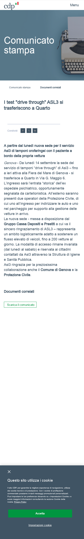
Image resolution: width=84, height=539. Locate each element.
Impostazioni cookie (40, 525)
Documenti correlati (50, 87)
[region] (42, 502)
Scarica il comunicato (20, 304)
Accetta (40, 513)
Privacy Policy (20, 502)
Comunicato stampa (19, 87)
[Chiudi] (9, 471)
